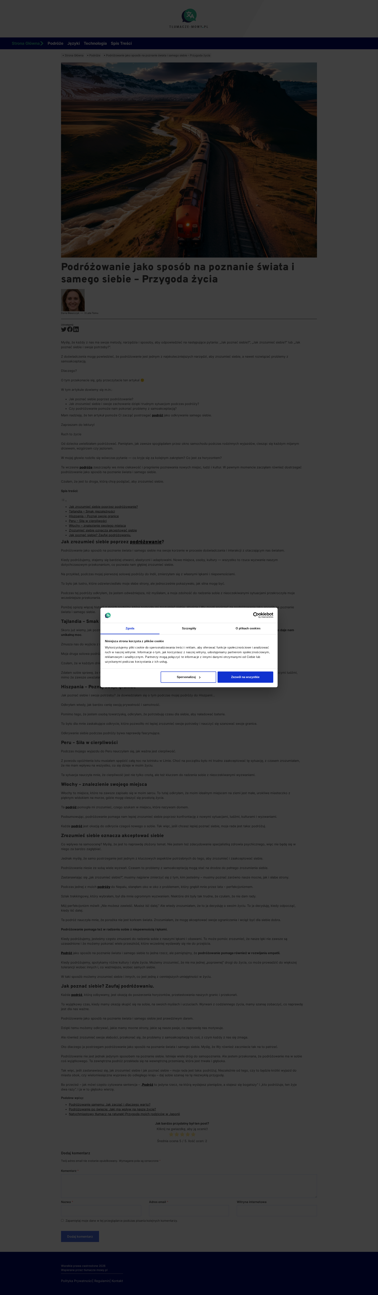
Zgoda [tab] (130, 628)
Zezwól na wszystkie (245, 677)
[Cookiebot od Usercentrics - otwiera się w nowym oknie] (256, 615)
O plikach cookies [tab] (248, 628)
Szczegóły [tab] (189, 628)
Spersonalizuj (186, 677)
